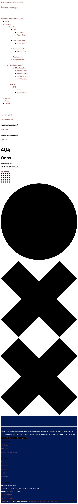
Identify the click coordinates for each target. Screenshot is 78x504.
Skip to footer (18, 2)
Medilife (3, 502)
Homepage (5, 172)
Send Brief (4, 129)
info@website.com (7, 119)
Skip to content (6, 2)
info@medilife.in (6, 495)
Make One (4, 140)
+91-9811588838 (7, 498)
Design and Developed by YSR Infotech (43, 502)
